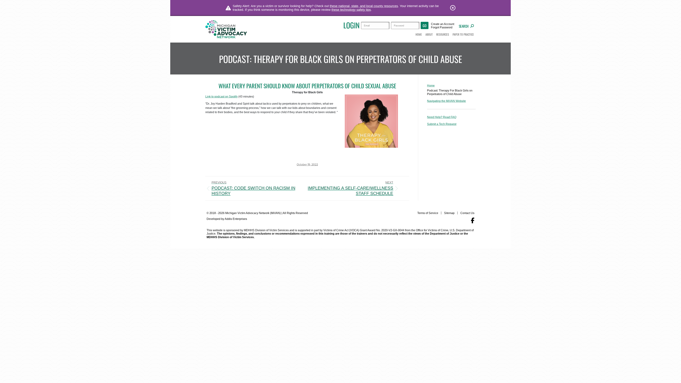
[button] (429, 35)
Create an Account (442, 24)
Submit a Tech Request (441, 124)
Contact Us (467, 213)
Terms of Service (427, 213)
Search (464, 26)
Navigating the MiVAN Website (446, 100)
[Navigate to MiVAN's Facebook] (472, 220)
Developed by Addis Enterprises (227, 218)
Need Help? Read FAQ (441, 117)
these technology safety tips (351, 10)
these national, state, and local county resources (364, 6)
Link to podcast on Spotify (221, 96)
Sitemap (449, 213)
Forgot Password (441, 27)
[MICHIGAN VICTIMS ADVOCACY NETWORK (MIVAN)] (226, 29)
